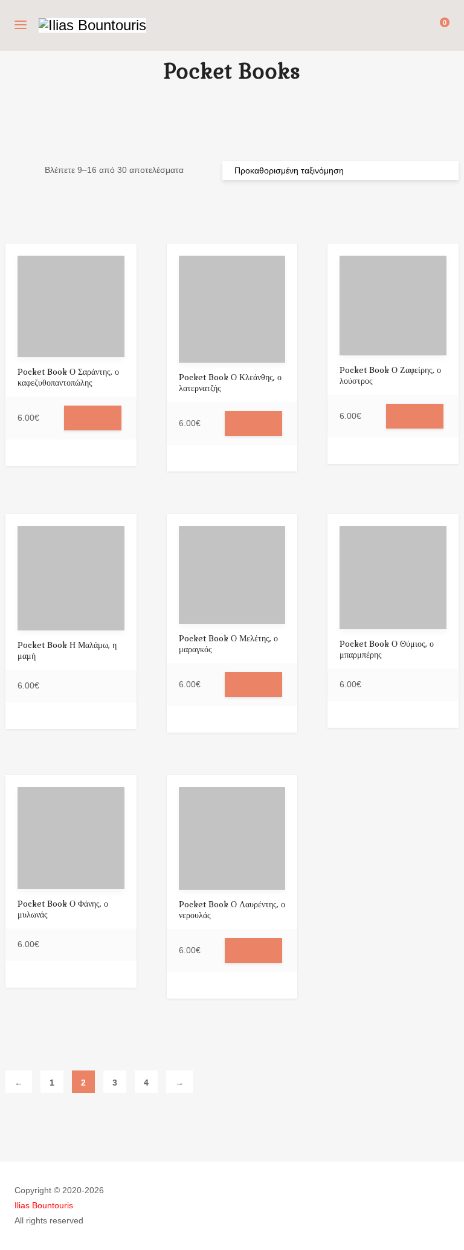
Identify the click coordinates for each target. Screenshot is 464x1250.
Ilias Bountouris (43, 1205)
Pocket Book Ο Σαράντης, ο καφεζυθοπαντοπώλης (68, 377)
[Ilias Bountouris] (92, 25)
